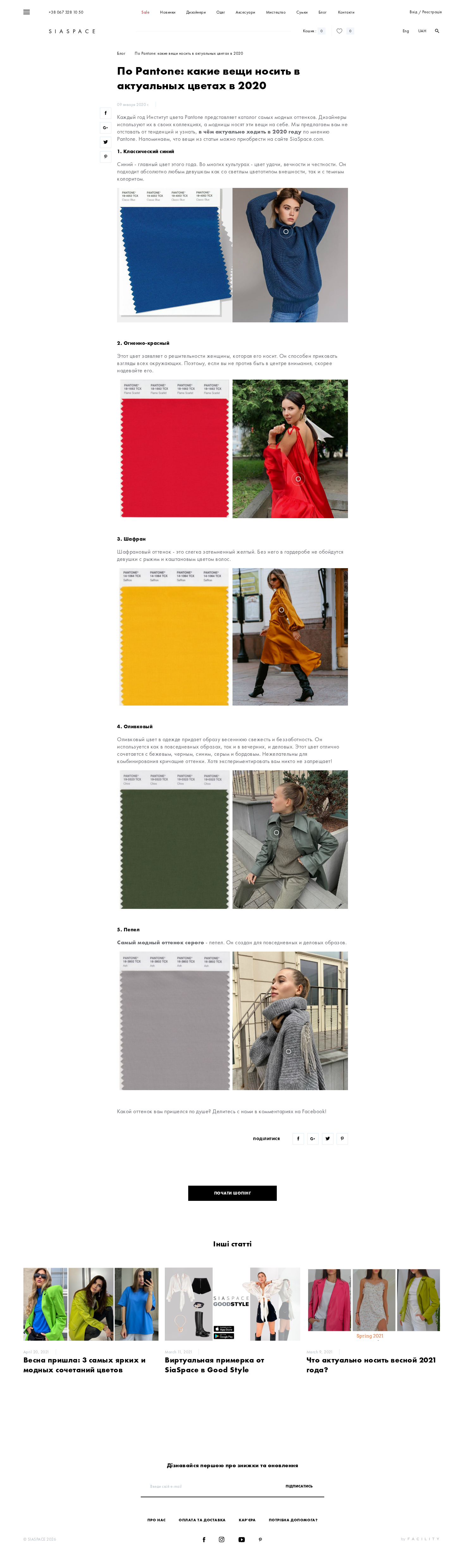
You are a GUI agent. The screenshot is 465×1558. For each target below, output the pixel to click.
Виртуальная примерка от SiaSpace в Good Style (214, 1365)
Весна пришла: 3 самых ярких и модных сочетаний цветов (84, 1365)
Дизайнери (196, 12)
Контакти (346, 12)
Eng (406, 31)
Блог (323, 12)
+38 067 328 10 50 (66, 12)
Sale (145, 12)
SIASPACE (73, 31)
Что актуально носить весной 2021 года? (372, 1365)
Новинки (168, 12)
